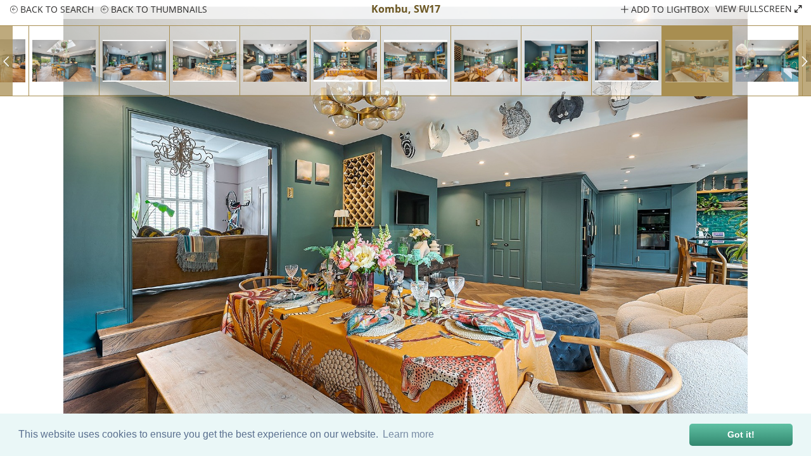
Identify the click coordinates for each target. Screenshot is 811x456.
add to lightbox (669, 9)
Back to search (56, 9)
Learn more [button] (408, 434)
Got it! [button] (741, 434)
